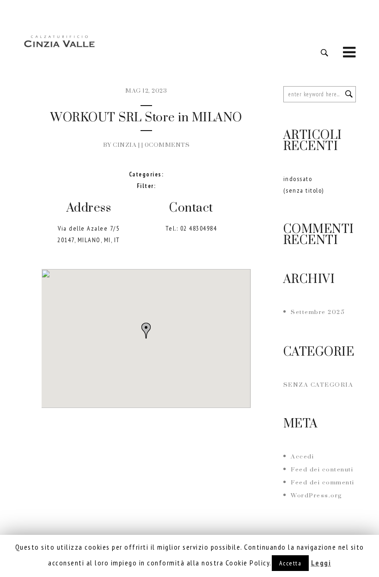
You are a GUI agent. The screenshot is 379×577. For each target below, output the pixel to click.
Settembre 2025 (318, 312)
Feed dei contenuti (322, 469)
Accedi (302, 456)
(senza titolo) (303, 190)
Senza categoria (318, 385)
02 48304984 (198, 228)
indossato (297, 179)
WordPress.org (316, 495)
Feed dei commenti (323, 482)
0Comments (167, 145)
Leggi (321, 562)
